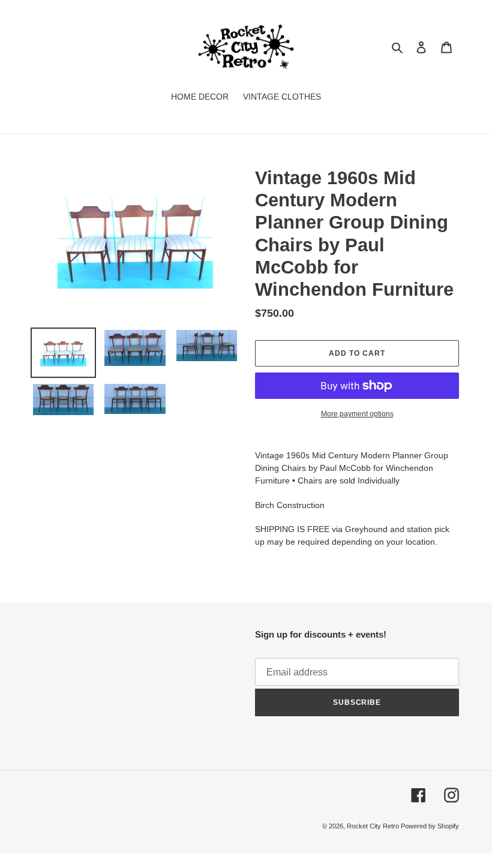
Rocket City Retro (374, 826)
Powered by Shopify (430, 826)
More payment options (357, 414)
